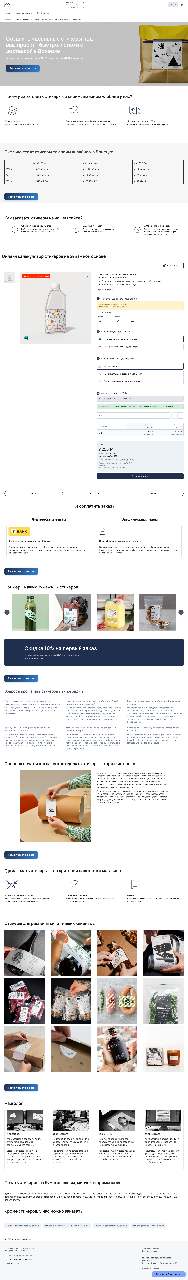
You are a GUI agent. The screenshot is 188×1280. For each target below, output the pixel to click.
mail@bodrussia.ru (151, 1268)
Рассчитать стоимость (23, 68)
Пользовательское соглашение (18, 1259)
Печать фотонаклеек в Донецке (148, 1225)
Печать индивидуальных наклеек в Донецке (67, 1225)
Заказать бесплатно (168, 1274)
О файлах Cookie (12, 1263)
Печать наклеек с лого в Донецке (23, 1225)
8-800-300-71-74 (75, 2)
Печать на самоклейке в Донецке (111, 1225)
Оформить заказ (140, 476)
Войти (173, 4)
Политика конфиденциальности (18, 1256)
